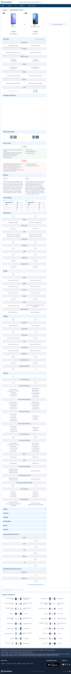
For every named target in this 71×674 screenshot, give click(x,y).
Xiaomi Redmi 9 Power (35, 26)
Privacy (24, 663)
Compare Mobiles (8, 589)
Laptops (9, 5)
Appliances (22, 5)
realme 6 (13, 26)
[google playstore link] (53, 666)
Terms (28, 663)
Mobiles (2, 5)
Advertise (19, 663)
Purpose (14, 663)
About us (9, 663)
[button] (19, 2)
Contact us (3, 663)
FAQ (32, 663)
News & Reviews (31, 5)
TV (15, 5)
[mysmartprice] (6, 2)
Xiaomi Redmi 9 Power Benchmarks (35, 584)
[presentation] (4, 18)
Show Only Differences (40, 39)
